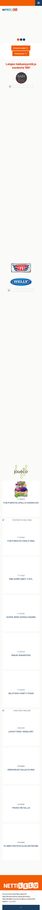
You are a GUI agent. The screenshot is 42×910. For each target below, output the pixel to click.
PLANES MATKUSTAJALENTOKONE (21, 846)
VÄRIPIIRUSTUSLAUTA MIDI (21, 769)
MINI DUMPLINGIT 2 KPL (21, 579)
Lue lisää (12, 901)
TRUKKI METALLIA (21, 807)
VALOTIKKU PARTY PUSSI (21, 693)
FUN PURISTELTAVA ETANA (21, 541)
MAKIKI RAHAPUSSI (21, 655)
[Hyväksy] (21, 907)
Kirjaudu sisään (19, 48)
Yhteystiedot (19, 54)
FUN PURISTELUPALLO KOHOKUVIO (21, 502)
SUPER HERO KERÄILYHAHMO (21, 617)
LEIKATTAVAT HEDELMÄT (21, 731)
